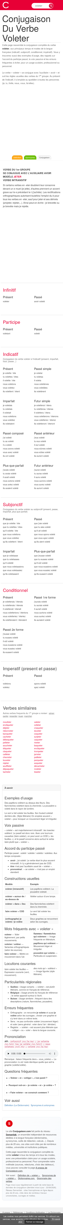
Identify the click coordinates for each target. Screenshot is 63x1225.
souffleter (7, 765)
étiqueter (7, 748)
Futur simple (42, 401)
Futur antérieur (43, 466)
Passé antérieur (44, 433)
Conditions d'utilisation (35, 1212)
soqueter (38, 763)
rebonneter (8, 730)
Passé (38, 297)
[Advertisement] (31, 120)
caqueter (38, 739)
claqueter (7, 751)
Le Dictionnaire (54, 1212)
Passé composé (13, 433)
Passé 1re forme (45, 597)
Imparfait (9, 401)
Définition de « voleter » (29, 1175)
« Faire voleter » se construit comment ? (29, 1092)
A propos (6, 1212)
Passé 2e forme (13, 630)
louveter (6, 760)
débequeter (8, 739)
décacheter (39, 765)
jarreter (37, 754)
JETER (17, 176)
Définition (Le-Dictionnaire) (17, 1105)
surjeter (37, 736)
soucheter (7, 745)
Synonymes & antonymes (42, 1105)
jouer (20, 716)
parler (5, 716)
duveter (37, 730)
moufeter (7, 721)
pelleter (6, 742)
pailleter (37, 757)
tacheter (7, 771)
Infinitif (9, 290)
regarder (13, 716)
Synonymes (30, 157)
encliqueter (8, 724)
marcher (28, 716)
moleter (37, 768)
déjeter (6, 727)
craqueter (38, 727)
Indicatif (10, 354)
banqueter (7, 733)
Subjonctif (12, 504)
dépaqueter (8, 768)
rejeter (6, 763)
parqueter (38, 760)
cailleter (6, 754)
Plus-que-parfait (13, 466)
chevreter (7, 757)
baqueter (38, 745)
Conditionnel (15, 590)
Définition (17, 157)
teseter (37, 771)
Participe (11, 322)
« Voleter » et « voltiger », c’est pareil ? (28, 1077)
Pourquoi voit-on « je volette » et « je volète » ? (32, 1085)
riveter (37, 742)
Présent (8, 297)
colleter (37, 724)
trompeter (38, 751)
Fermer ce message (34, 1221)
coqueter (38, 733)
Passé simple (42, 369)
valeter (37, 721)
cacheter (7, 736)
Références (18, 1212)
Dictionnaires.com (26, 1178)
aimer (51, 713)
